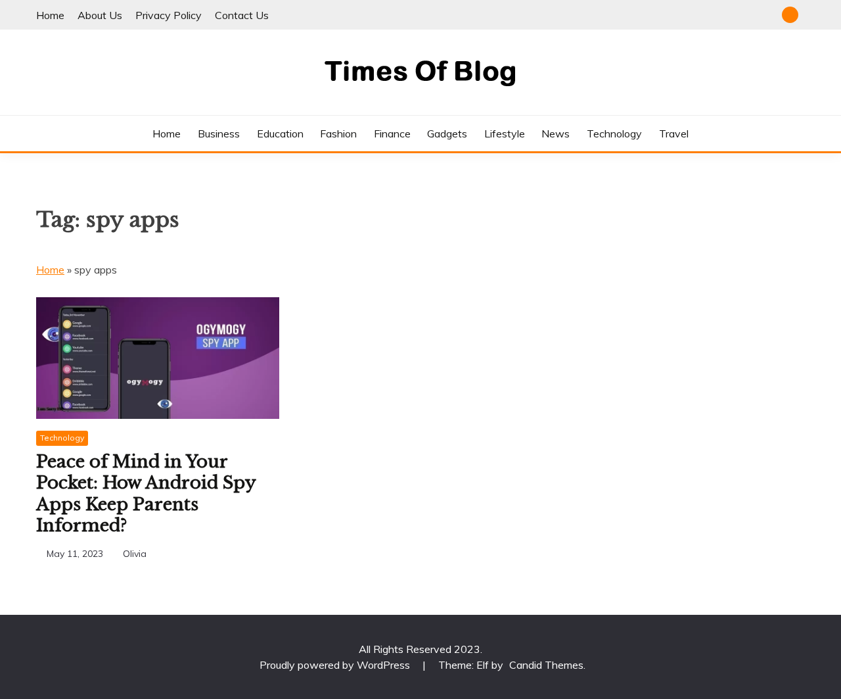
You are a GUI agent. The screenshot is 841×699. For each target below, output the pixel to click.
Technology (614, 133)
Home (50, 15)
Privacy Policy (168, 15)
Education (280, 133)
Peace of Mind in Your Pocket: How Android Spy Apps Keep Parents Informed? (146, 494)
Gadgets (447, 133)
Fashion (338, 133)
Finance (392, 133)
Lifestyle (504, 133)
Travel (674, 133)
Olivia (135, 554)
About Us (100, 15)
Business (219, 133)
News (555, 133)
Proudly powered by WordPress (336, 664)
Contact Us (242, 15)
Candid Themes (546, 664)
